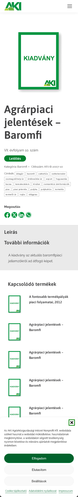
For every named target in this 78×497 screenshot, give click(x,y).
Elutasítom (39, 469)
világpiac (33, 194)
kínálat (36, 184)
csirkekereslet (58, 174)
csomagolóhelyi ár (15, 179)
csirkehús (43, 174)
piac (8, 189)
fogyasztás (61, 179)
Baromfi (22, 166)
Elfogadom (39, 458)
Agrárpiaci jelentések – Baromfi (46, 327)
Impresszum (66, 491)
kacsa (9, 184)
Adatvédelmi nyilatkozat (43, 491)
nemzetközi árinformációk (56, 184)
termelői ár (11, 194)
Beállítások (39, 481)
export (49, 179)
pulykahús (46, 189)
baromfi (31, 174)
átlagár (19, 174)
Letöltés (15, 158)
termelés (59, 189)
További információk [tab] (27, 242)
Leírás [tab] (10, 232)
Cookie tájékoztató (16, 491)
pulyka (34, 189)
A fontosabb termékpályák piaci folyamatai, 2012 (48, 299)
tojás (22, 194)
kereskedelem (22, 184)
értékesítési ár (35, 179)
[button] (72, 422)
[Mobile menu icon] (70, 6)
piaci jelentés (20, 189)
